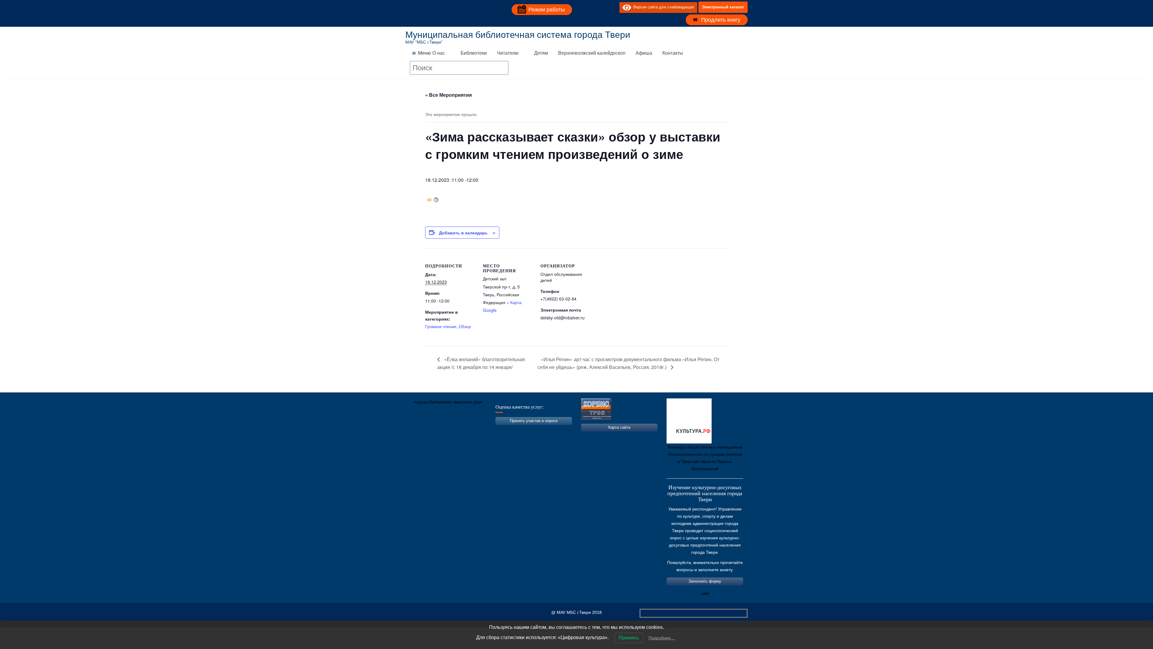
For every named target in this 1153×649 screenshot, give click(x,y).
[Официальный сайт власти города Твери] (527, 430)
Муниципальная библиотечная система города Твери (517, 35)
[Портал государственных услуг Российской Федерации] (437, 430)
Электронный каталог (723, 7)
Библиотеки (474, 53)
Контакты (672, 53)
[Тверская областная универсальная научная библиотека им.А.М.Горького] (455, 430)
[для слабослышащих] (613, 7)
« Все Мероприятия (448, 94)
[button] (424, 53)
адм (705, 593)
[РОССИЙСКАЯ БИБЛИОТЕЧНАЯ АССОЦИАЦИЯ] (473, 430)
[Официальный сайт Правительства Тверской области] (491, 430)
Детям (541, 53)
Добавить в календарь (463, 233)
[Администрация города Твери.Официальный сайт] (419, 430)
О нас (438, 53)
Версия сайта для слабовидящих (662, 7)
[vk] (602, 7)
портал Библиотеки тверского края (448, 402)
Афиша (644, 53)
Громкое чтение (440, 326)
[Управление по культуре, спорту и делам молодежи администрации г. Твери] (509, 430)
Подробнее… (662, 637)
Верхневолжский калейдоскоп (591, 53)
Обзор (465, 326)
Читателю (508, 53)
